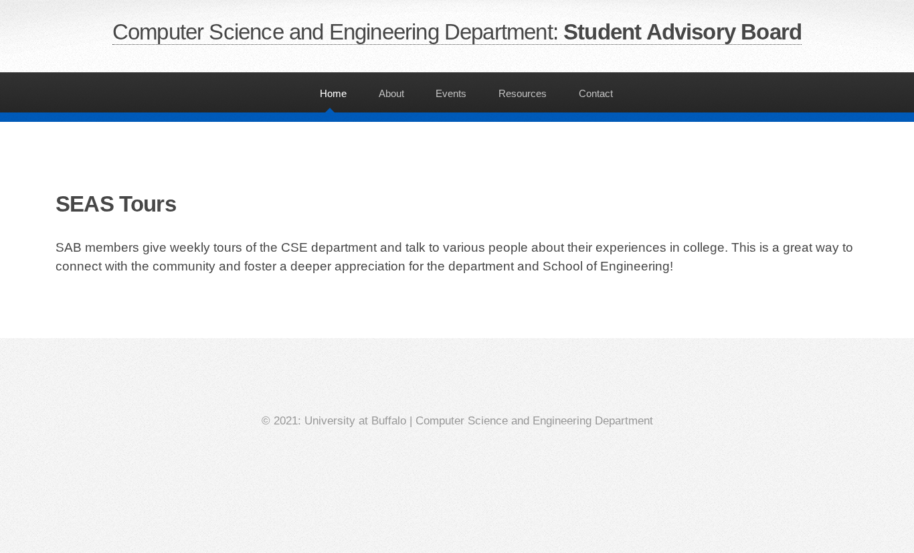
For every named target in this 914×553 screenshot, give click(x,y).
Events (451, 93)
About (391, 93)
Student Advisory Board (457, 31)
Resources (522, 93)
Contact (596, 93)
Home (333, 93)
